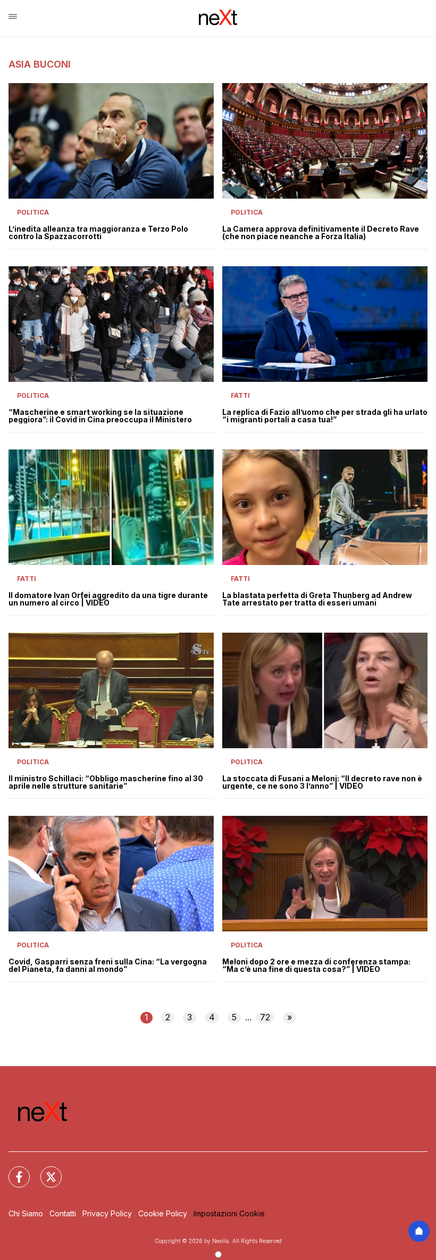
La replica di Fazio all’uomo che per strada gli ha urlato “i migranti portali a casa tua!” (324, 415)
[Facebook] (13, 1170)
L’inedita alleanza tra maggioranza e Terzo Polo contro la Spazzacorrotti (98, 232)
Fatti (240, 395)
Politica (33, 212)
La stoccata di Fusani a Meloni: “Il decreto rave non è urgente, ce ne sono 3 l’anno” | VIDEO (322, 782)
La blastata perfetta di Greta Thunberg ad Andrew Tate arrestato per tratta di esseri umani (317, 599)
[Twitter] (44, 1170)
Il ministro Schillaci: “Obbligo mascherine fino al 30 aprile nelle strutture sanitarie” (106, 782)
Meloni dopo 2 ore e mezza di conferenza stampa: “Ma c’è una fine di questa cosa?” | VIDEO (316, 965)
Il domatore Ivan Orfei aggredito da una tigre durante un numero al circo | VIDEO (108, 599)
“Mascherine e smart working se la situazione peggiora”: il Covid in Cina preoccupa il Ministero (100, 415)
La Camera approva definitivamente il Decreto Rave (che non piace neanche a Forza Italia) (320, 232)
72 (265, 1017)
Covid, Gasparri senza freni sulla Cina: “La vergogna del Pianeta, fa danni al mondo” (108, 965)
